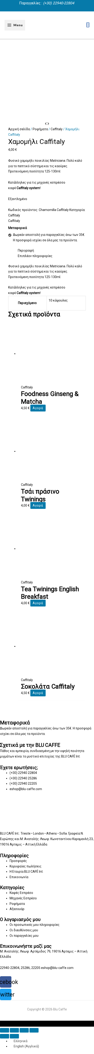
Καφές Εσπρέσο (21, 893)
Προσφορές (18, 861)
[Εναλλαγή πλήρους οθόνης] (24, 1030)
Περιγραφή (26, 250)
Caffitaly (57, 129)
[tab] (52, 250)
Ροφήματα (40, 129)
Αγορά (38, 408)
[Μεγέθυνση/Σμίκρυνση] (34, 1030)
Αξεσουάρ (17, 909)
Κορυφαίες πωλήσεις (26, 866)
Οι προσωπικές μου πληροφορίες (35, 924)
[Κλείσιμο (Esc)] (4, 1030)
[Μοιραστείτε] (14, 1030)
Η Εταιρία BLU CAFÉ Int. (26, 871)
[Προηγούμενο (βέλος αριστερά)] (4, 1036)
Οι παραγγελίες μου (24, 935)
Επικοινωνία (19, 877)
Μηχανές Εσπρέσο (23, 898)
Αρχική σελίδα (19, 129)
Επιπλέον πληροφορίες (35, 256)
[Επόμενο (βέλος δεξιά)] (14, 1036)
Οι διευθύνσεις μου (24, 930)
